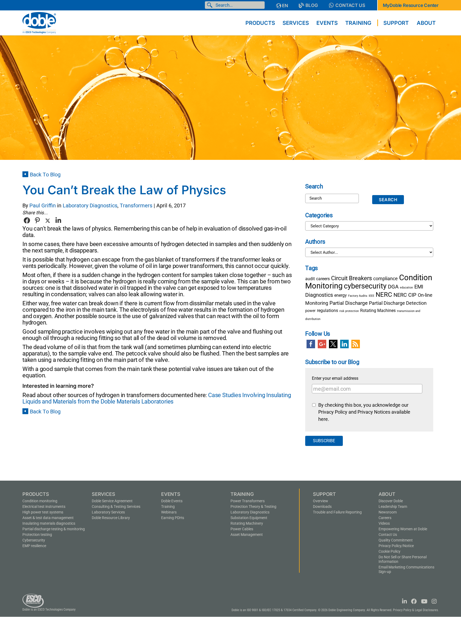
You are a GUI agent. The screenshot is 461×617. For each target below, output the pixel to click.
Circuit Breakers (351, 278)
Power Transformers (247, 501)
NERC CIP (405, 295)
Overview (320, 501)
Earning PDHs (172, 518)
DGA (393, 286)
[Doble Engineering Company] (39, 22)
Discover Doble (391, 501)
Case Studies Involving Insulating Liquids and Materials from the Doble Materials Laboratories (156, 398)
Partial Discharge (348, 303)
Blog (311, 5)
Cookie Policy (389, 551)
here (323, 419)
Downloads (322, 506)
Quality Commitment (396, 540)
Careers (385, 518)
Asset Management (246, 534)
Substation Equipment (248, 518)
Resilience (34, 546)
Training (168, 506)
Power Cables (241, 529)
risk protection (349, 311)
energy (340, 295)
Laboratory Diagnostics (90, 205)
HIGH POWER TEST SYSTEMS (42, 512)
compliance (385, 278)
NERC (384, 294)
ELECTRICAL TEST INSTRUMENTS (43, 506)
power (310, 310)
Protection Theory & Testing (253, 506)
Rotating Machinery (246, 523)
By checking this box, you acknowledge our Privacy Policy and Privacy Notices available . (364, 412)
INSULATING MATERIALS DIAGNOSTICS (48, 523)
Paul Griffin (42, 205)
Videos (384, 523)
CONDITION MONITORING (39, 501)
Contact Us (350, 5)
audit (310, 278)
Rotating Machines (378, 310)
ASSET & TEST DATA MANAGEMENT (48, 518)
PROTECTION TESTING (37, 534)
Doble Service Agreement (112, 501)
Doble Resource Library (111, 518)
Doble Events (171, 501)
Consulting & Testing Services (116, 506)
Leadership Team (393, 506)
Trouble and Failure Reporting (337, 512)
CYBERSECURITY (33, 540)
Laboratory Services (108, 512)
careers (323, 278)
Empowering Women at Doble (403, 529)
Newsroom (388, 512)
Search (210, 5)
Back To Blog (45, 174)
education (406, 287)
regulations (327, 310)
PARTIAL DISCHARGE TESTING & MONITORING (53, 529)
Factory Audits (357, 296)
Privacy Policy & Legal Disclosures (415, 610)
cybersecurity (365, 286)
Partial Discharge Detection (398, 303)
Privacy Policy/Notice (396, 546)
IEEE (371, 296)
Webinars (169, 512)
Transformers (136, 205)
